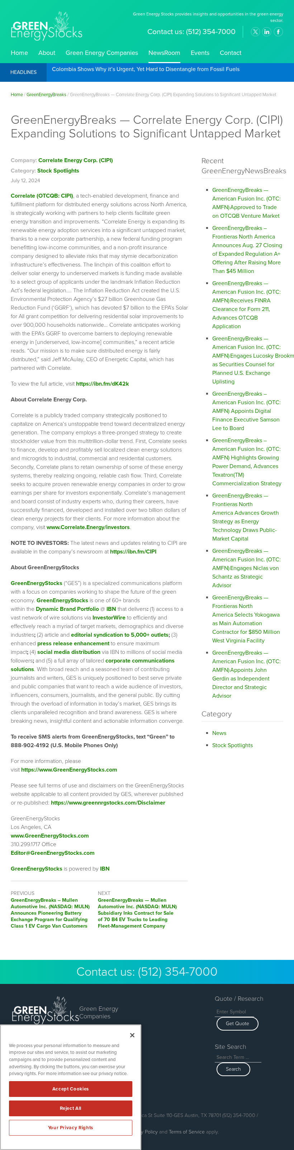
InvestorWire (109, 617)
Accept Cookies (70, 1089)
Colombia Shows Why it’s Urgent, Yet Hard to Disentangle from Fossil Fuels (146, 69)
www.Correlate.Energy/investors (88, 527)
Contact (230, 53)
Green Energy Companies (102, 53)
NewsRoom (164, 53)
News (219, 733)
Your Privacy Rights (70, 1128)
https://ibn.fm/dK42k (102, 383)
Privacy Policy (143, 1132)
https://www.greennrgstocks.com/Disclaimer (108, 802)
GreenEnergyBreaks (46, 95)
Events (200, 53)
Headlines (23, 72)
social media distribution (68, 652)
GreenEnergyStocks (36, 583)
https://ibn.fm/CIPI (133, 551)
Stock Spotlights (58, 170)
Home (19, 53)
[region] (70, 1087)
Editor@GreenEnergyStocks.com (53, 853)
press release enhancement (73, 643)
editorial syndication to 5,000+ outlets (120, 634)
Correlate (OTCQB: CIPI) (42, 195)
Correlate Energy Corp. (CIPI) (75, 160)
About (46, 53)
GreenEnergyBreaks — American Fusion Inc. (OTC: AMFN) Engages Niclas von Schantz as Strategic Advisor (246, 568)
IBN (105, 868)
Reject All (71, 1108)
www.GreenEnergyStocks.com (50, 835)
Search (233, 1069)
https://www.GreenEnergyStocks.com (69, 769)
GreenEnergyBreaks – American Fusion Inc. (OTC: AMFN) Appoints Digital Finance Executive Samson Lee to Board (246, 411)
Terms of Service (187, 1132)
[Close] (132, 1035)
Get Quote (237, 1024)
